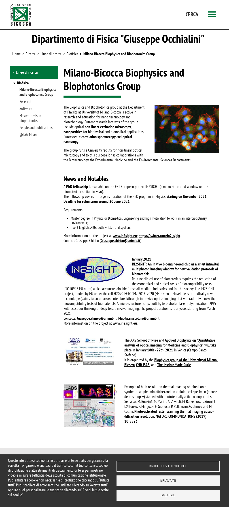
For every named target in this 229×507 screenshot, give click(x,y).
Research (25, 101)
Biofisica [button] (23, 83)
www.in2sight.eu (125, 235)
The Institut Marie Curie (174, 364)
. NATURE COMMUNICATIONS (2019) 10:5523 (165, 419)
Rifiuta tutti (168, 481)
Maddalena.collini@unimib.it (138, 318)
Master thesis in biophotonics (30, 118)
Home (16, 53)
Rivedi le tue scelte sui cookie (168, 466)
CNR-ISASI (143, 364)
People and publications (36, 127)
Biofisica (72, 53)
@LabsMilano (28, 134)
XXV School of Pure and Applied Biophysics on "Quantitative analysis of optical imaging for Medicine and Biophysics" (169, 343)
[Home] (21, 15)
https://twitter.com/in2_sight (159, 235)
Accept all (168, 495)
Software (25, 108)
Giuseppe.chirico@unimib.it (120, 240)
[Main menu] (212, 14)
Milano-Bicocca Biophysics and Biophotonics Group (119, 53)
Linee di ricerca (51, 53)
